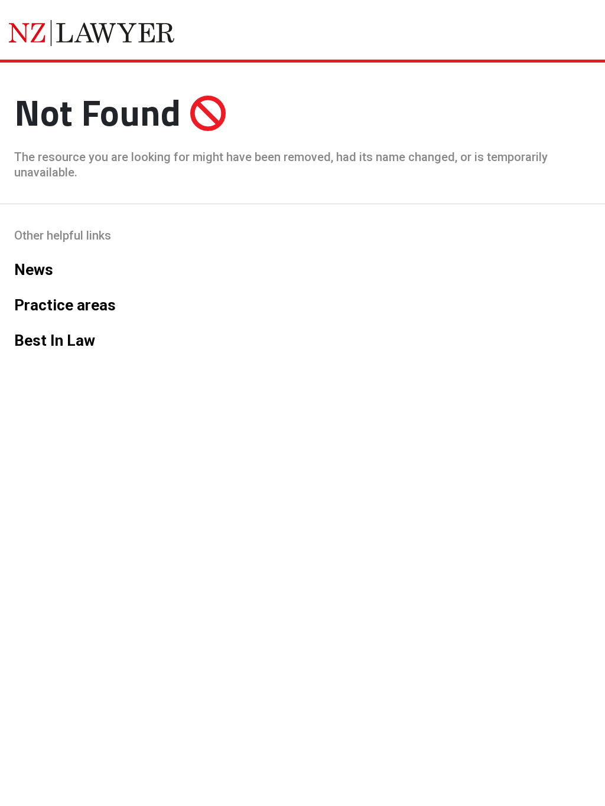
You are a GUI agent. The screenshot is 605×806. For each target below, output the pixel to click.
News (33, 270)
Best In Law (54, 340)
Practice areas (65, 305)
